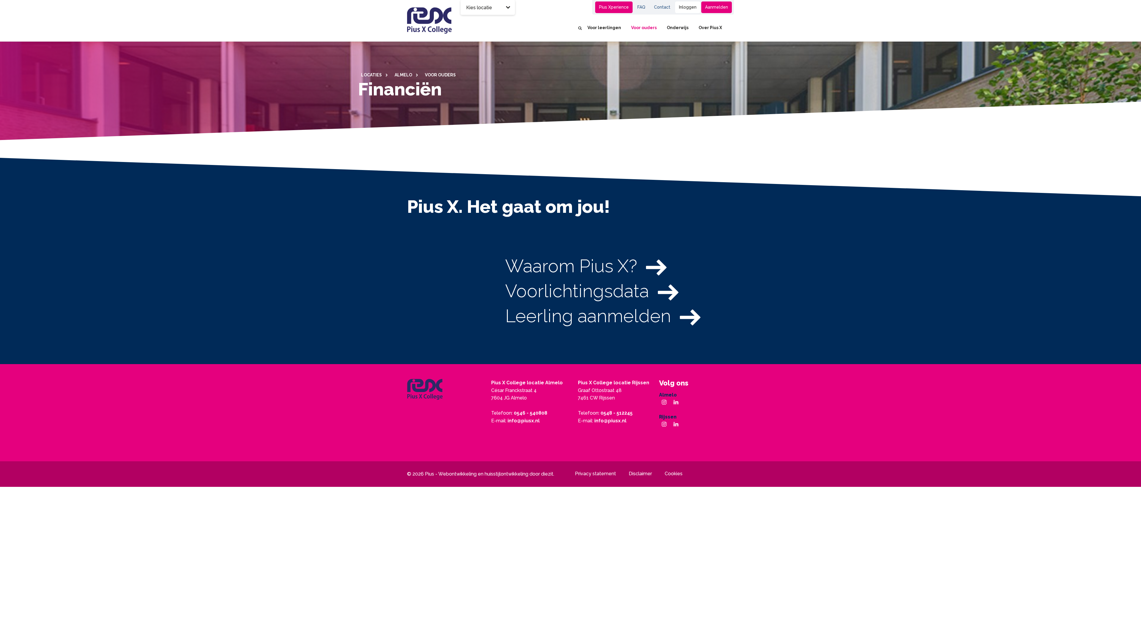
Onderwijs (677, 27)
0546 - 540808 (530, 413)
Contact (662, 7)
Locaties (372, 75)
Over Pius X (710, 27)
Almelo (404, 75)
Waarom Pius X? (571, 266)
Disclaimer (640, 473)
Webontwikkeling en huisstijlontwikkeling (483, 474)
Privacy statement (595, 473)
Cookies (674, 473)
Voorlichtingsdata (577, 291)
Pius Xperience (614, 7)
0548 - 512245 (617, 413)
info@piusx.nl (524, 421)
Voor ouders (644, 27)
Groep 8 (568, 7)
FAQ (641, 7)
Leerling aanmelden (588, 316)
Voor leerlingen (604, 27)
